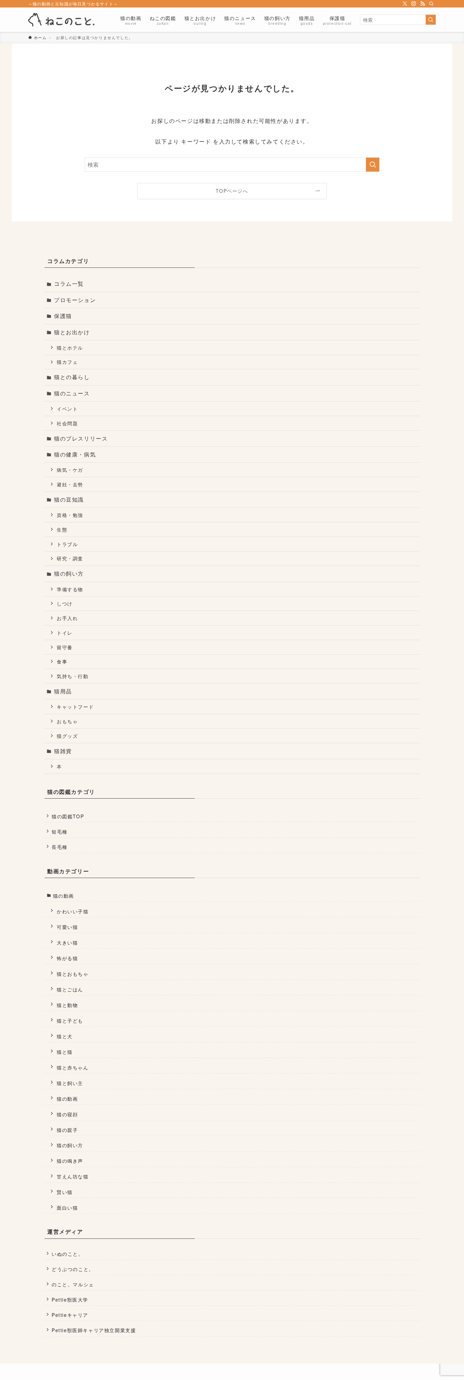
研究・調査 (70, 558)
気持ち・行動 (73, 675)
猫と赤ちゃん (73, 1067)
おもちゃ (67, 721)
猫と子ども (70, 1020)
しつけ (65, 603)
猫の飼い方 (69, 573)
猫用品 (63, 691)
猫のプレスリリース (81, 438)
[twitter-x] (404, 3)
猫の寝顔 (67, 1114)
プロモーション (75, 300)
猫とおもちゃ (73, 973)
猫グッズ (67, 735)
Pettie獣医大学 (70, 1299)
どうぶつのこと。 (73, 1269)
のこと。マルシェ (73, 1284)
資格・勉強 (70, 514)
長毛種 (60, 846)
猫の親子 (67, 1129)
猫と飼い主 (70, 1082)
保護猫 (63, 316)
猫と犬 (65, 1036)
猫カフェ (67, 361)
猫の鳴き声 (70, 1160)
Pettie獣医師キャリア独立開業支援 (94, 1330)
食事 (62, 661)
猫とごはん (70, 989)
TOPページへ (232, 190)
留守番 (65, 647)
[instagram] (413, 3)
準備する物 (70, 589)
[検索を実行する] (431, 20)
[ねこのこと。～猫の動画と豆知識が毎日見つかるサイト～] (61, 19)
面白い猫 (67, 1207)
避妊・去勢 (70, 484)
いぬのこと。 (68, 1253)
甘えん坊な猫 (73, 1176)
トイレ (65, 632)
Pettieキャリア (70, 1314)
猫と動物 (67, 1004)
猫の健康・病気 (75, 454)
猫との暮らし (72, 377)
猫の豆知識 (69, 499)
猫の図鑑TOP (68, 816)
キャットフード (75, 706)
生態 (62, 529)
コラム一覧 (69, 283)
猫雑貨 (63, 751)
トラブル (67, 543)
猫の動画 (63, 895)
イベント (67, 408)
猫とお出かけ (72, 332)
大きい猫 (67, 942)
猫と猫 (65, 1051)
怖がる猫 (67, 958)
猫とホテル (70, 347)
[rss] (422, 3)
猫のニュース (72, 393)
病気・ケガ (70, 469)
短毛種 (60, 831)
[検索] (431, 3)
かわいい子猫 (73, 911)
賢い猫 (65, 1191)
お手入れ (67, 617)
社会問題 (67, 423)
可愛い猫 (67, 926)
